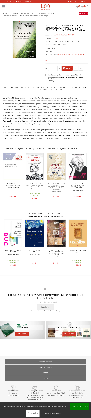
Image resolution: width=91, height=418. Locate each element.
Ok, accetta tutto (80, 406)
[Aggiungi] (59, 68)
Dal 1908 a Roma (13, 391)
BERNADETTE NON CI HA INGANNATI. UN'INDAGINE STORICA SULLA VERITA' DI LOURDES (56, 186)
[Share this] (80, 68)
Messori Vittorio (56, 191)
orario (28, 1)
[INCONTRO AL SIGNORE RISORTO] (13, 234)
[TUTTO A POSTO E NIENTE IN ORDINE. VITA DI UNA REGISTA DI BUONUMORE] (78, 167)
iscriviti (45, 307)
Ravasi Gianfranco (13, 187)
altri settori (83, 14)
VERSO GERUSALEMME (78, 250)
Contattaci (10, 1)
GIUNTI (56, 38)
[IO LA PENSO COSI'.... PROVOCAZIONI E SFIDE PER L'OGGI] (35, 167)
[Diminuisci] (50, 68)
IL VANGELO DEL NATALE (35, 251)
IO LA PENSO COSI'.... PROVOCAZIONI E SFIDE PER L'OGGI (34, 185)
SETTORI (45, 373)
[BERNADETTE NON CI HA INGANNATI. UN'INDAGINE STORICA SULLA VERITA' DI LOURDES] (56, 167)
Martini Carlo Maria (13, 254)
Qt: (47, 68)
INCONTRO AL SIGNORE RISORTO (13, 251)
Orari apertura (56, 391)
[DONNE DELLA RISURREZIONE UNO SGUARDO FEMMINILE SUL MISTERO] (56, 234)
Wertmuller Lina (78, 190)
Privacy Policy (55, 311)
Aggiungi (68, 68)
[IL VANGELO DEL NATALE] (35, 234)
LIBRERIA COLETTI (45, 362)
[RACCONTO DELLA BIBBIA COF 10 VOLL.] (13, 167)
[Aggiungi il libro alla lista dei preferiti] (75, 68)
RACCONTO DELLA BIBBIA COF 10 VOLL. (13, 184)
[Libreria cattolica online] (45, 7)
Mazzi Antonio (34, 189)
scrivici (20, 1)
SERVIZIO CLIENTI (45, 367)
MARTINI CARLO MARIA (53, 217)
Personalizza (33, 413)
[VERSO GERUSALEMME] (78, 234)
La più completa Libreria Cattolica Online (35, 392)
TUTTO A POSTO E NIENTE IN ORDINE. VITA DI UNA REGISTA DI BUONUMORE (77, 185)
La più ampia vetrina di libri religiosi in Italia (77, 392)
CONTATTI (45, 378)
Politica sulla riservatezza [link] (52, 413)
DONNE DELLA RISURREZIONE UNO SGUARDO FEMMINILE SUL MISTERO (56, 252)
